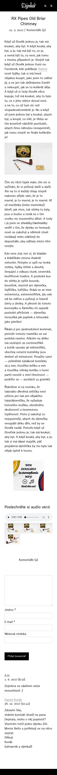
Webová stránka (15, 633)
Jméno (10, 609)
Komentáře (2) (36, 30)
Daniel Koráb (13, 700)
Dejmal (42, 69)
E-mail (10, 621)
